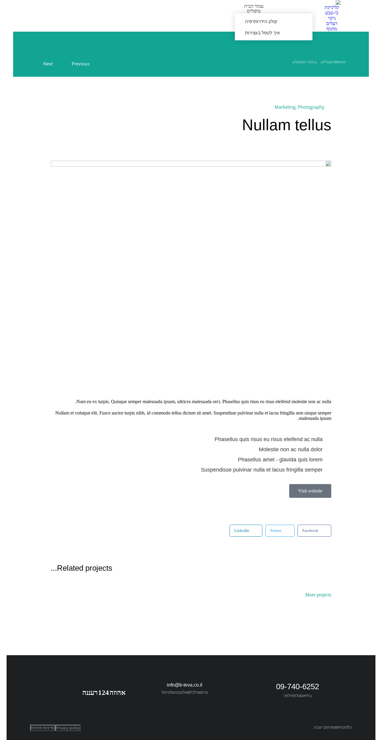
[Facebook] (123, 686)
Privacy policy (68, 727)
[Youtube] (108, 686)
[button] (314, 531)
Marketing (285, 107)
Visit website (310, 490)
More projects (318, 594)
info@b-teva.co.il (184, 684)
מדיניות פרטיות (43, 727)
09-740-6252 (297, 686)
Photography (311, 107)
